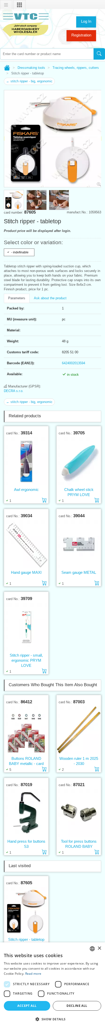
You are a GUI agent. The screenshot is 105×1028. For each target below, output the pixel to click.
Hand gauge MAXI (26, 572)
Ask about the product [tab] (50, 298)
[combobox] (47, 54)
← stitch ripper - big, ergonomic (29, 81)
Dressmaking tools (31, 68)
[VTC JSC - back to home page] (25, 24)
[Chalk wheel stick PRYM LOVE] (79, 461)
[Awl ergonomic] (26, 461)
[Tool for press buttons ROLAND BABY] (79, 813)
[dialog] (52, 985)
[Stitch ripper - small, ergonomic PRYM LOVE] (26, 627)
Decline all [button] (77, 1006)
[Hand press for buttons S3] (26, 813)
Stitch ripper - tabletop (26, 939)
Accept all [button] (26, 1006)
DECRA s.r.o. (13, 391)
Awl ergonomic (26, 489)
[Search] (99, 54)
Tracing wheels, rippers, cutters (75, 68)
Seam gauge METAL (78, 572)
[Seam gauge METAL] (79, 544)
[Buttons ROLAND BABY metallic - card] (26, 730)
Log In (86, 21)
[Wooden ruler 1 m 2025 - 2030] (79, 730)
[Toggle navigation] (6, 5)
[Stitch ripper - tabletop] (26, 911)
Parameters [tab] (16, 298)
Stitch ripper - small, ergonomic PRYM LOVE (26, 660)
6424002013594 (73, 363)
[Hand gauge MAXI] (26, 544)
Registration (81, 35)
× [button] (99, 948)
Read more (33, 973)
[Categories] (19, 5)
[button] (52, 1019)
